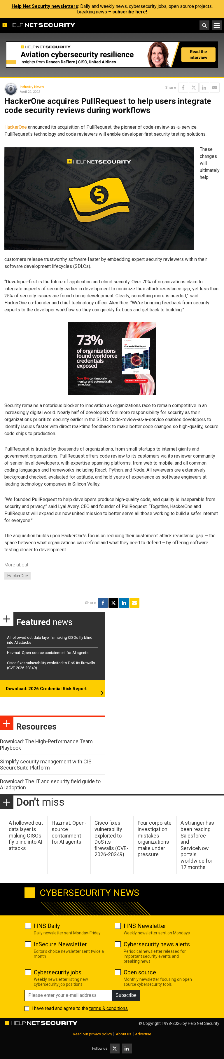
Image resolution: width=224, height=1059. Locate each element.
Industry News (32, 87)
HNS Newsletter (145, 925)
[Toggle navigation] (217, 25)
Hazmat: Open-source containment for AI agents (47, 652)
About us (123, 1034)
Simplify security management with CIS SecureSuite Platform (46, 764)
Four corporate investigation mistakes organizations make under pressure (155, 838)
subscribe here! (129, 12)
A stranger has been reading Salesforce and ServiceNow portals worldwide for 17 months (197, 845)
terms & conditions (108, 1008)
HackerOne (15, 127)
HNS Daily (47, 925)
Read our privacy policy (92, 1034)
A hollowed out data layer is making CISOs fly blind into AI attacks (26, 835)
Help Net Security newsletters (45, 6)
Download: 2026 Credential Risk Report (46, 688)
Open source (140, 972)
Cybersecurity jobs (57, 972)
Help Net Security (203, 1023)
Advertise (143, 1034)
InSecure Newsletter (60, 944)
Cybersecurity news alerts (157, 944)
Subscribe (126, 995)
